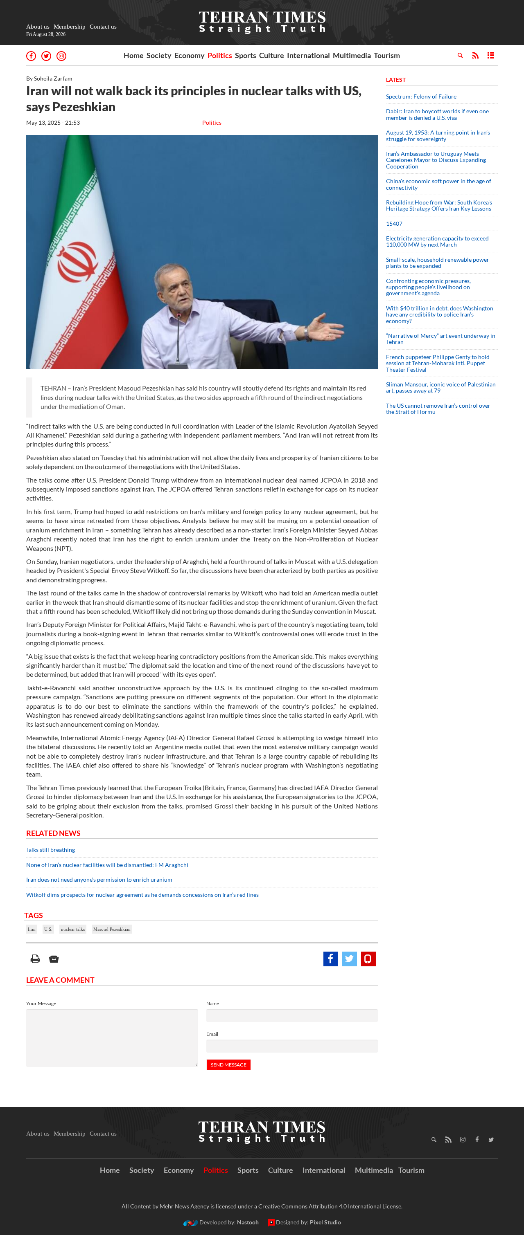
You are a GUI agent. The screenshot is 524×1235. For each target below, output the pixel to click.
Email (212, 1034)
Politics (220, 55)
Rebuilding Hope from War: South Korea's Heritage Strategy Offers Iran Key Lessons (439, 205)
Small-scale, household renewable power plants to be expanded (437, 262)
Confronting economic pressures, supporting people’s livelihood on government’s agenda (428, 287)
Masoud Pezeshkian (112, 929)
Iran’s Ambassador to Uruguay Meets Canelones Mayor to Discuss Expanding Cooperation (436, 160)
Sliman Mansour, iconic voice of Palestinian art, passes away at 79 (441, 387)
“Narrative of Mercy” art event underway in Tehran (440, 338)
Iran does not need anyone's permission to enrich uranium (99, 879)
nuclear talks (73, 929)
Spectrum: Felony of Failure (421, 96)
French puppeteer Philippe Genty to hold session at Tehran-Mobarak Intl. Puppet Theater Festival (438, 363)
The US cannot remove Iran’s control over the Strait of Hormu (438, 408)
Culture (271, 55)
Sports (245, 55)
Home (134, 55)
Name (212, 1003)
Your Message (41, 1003)
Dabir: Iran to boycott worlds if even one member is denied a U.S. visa (437, 114)
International (308, 55)
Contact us (103, 26)
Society (159, 55)
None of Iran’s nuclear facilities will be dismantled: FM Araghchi (107, 864)
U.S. (48, 929)
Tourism (387, 55)
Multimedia (352, 55)
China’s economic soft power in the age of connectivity (438, 184)
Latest (396, 79)
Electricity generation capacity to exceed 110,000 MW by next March (437, 241)
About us (38, 26)
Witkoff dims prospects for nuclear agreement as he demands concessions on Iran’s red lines (143, 894)
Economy (189, 55)
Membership (70, 26)
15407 (394, 223)
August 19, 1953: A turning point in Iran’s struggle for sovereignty (438, 135)
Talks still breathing (50, 849)
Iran (32, 929)
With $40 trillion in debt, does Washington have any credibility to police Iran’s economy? (439, 314)
